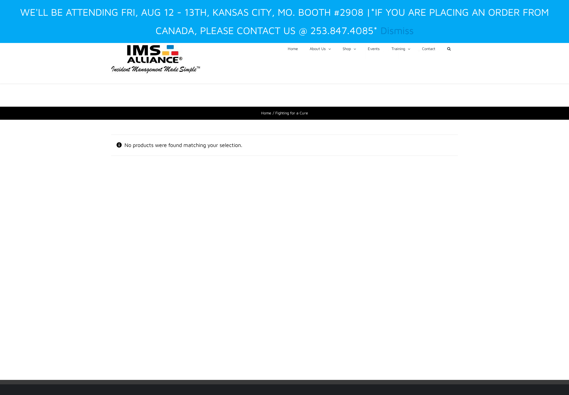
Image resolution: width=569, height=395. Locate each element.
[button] (449, 48)
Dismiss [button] (397, 30)
